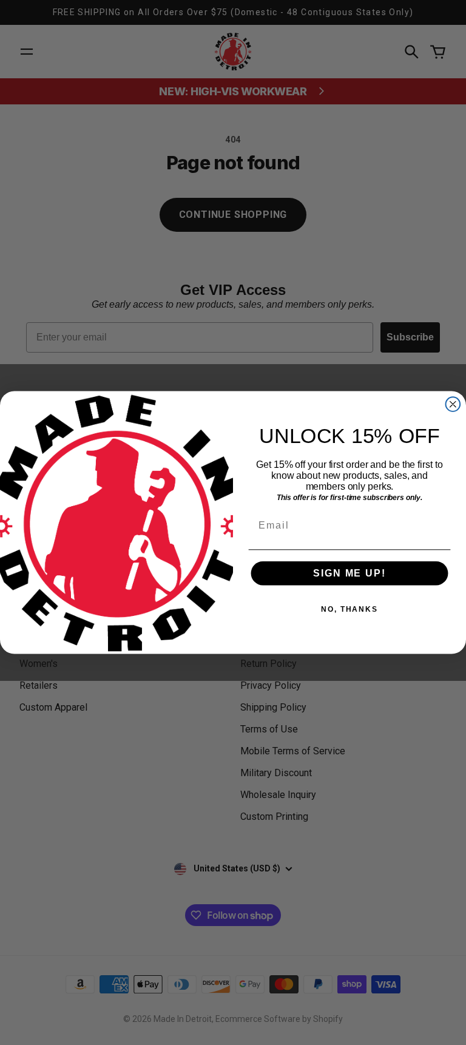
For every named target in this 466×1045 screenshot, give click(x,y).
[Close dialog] (453, 404)
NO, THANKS (349, 609)
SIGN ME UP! (349, 573)
